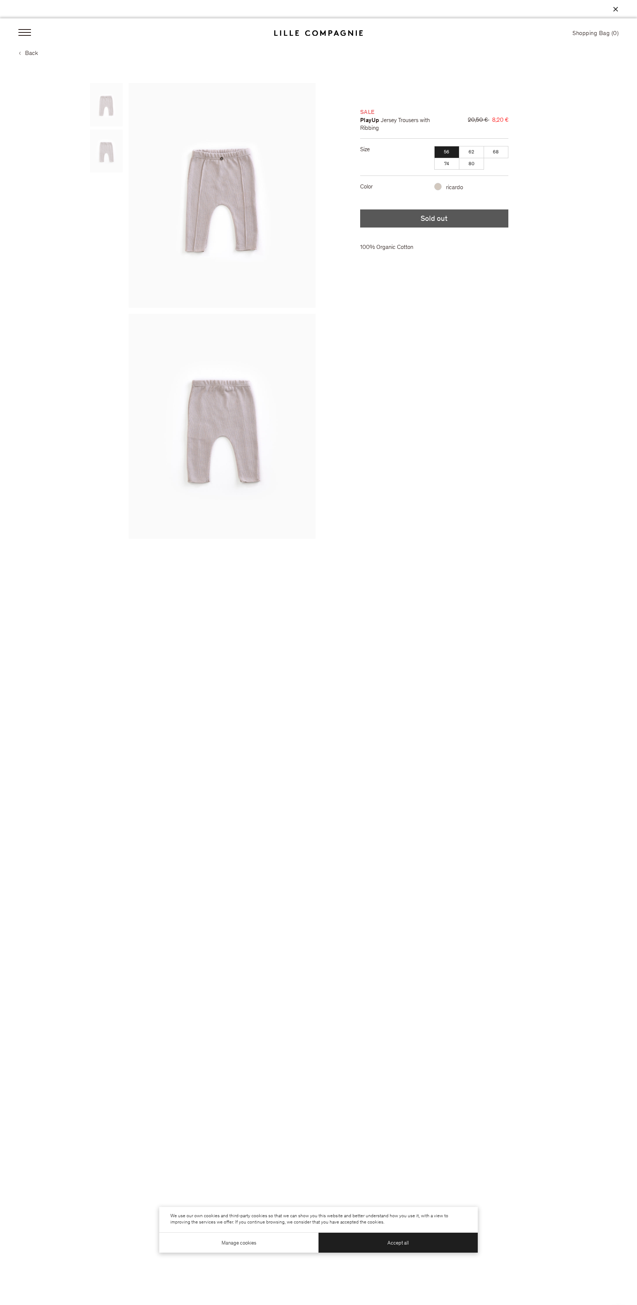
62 (471, 152)
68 (496, 152)
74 (446, 164)
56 (446, 152)
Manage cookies (239, 1243)
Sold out (434, 219)
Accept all (398, 1243)
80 (471, 164)
